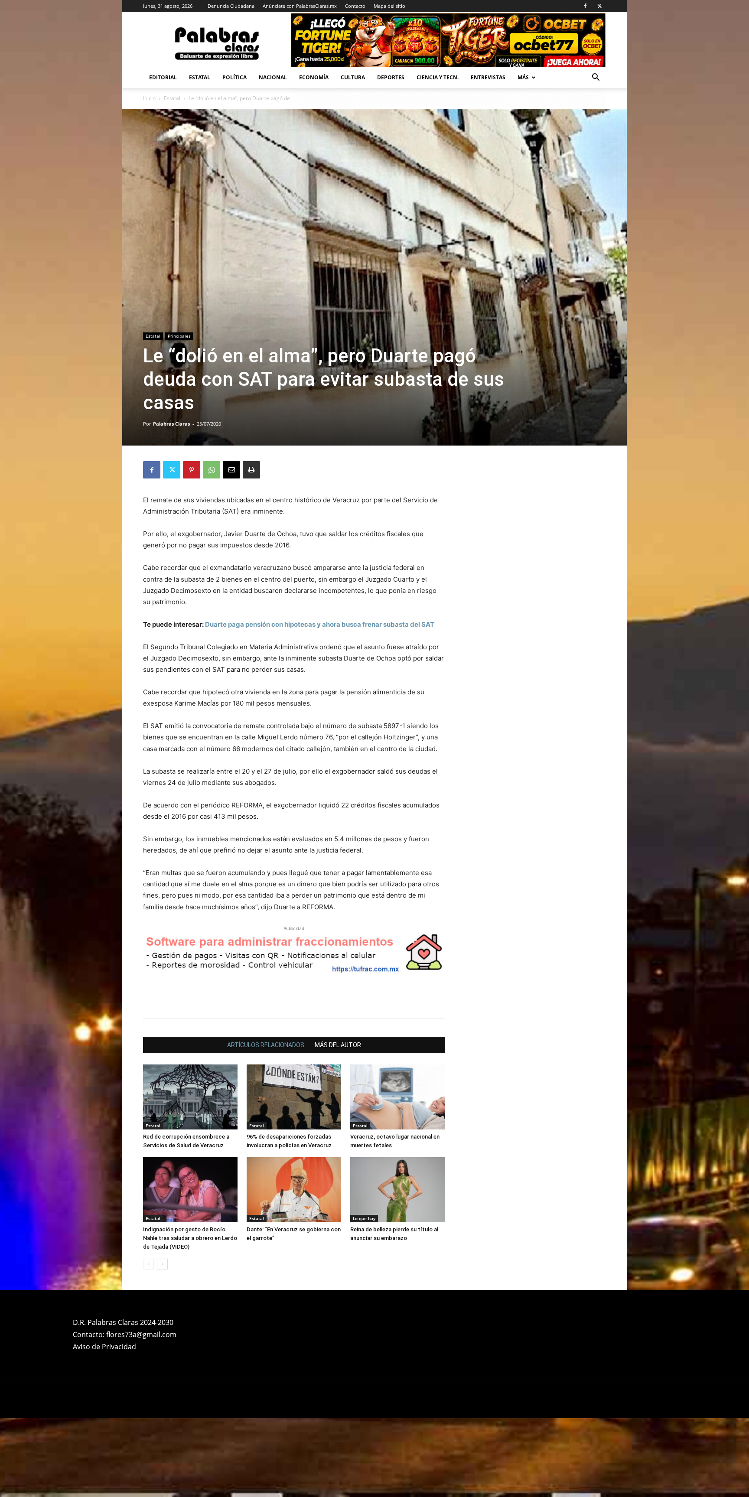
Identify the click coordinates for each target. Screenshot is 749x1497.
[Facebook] (585, 6)
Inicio (149, 98)
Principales (179, 336)
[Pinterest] (191, 469)
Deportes (390, 77)
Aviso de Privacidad (104, 1346)
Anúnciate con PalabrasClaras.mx (300, 6)
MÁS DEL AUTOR (338, 1045)
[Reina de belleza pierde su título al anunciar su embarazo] (397, 1189)
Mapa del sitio (389, 6)
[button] (595, 78)
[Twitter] (599, 6)
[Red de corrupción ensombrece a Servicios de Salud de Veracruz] (190, 1096)
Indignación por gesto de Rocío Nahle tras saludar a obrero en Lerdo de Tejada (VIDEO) (190, 1238)
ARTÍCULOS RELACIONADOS (265, 1045)
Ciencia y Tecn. (438, 77)
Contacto (355, 6)
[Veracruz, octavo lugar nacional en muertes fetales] (397, 1096)
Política (234, 77)
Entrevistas (488, 77)
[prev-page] (148, 1264)
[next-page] (162, 1264)
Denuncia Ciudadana (231, 6)
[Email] (231, 469)
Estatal (199, 77)
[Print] (251, 469)
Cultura (353, 77)
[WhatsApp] (211, 469)
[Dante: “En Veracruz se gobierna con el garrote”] (294, 1189)
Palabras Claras (171, 423)
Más (523, 77)
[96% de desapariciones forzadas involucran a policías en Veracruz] (294, 1096)
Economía (314, 77)
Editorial (163, 77)
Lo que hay (364, 1218)
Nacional (273, 77)
